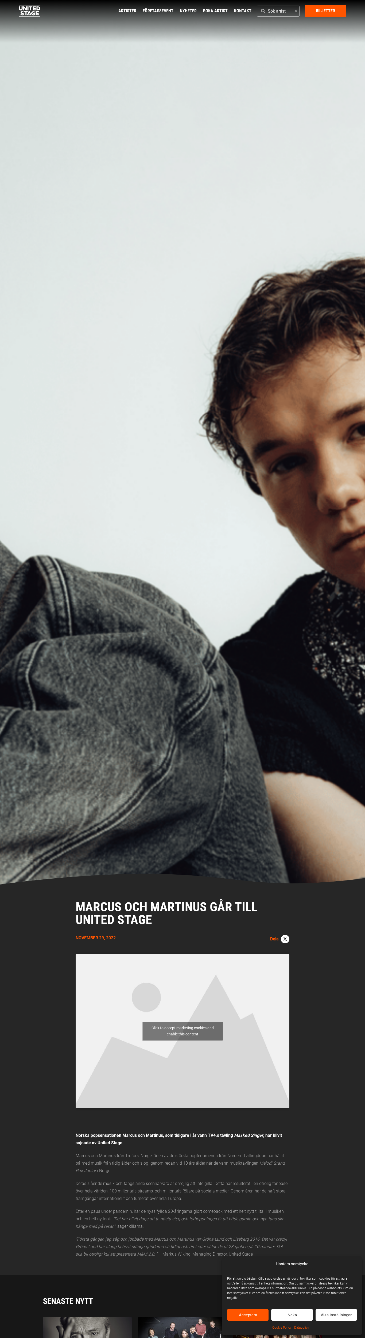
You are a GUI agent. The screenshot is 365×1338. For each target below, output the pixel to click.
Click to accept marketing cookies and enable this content (183, 1031)
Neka (292, 1315)
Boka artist (215, 10)
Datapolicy (301, 1327)
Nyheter (188, 10)
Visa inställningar (336, 1315)
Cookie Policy (282, 1327)
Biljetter (325, 10)
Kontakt (242, 10)
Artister (127, 10)
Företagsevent (158, 10)
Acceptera (248, 1315)
